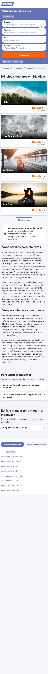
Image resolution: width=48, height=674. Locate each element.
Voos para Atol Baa (9, 466)
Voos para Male (8, 452)
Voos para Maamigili (10, 490)
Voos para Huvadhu (10, 471)
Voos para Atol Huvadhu (12, 476)
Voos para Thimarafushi (11, 485)
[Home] (7, 4)
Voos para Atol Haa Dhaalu (13, 456)
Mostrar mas (24, 220)
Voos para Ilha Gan (9, 480)
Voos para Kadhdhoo (10, 461)
